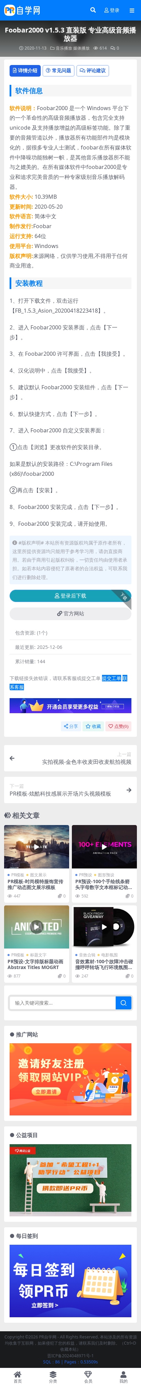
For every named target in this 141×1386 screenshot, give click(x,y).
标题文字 (38, 955)
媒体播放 (81, 48)
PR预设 (85, 875)
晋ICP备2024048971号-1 (70, 1356)
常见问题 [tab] (61, 70)
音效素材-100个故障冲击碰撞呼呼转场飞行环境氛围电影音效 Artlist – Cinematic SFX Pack (104, 970)
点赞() (121, 726)
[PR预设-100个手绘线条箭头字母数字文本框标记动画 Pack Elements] (104, 846)
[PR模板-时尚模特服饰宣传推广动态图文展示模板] (36, 846)
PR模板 (17, 875)
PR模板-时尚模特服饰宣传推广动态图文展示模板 (35, 884)
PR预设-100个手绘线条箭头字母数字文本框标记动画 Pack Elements (104, 887)
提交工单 (111, 678)
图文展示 (38, 875)
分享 (73, 726)
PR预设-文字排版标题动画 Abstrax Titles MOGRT (35, 964)
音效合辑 (87, 955)
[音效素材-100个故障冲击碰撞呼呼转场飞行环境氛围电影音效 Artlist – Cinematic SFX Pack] (104, 927)
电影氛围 (109, 955)
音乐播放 (64, 48)
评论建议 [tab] (96, 70)
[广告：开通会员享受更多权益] (70, 707)
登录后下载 (73, 596)
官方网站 (74, 613)
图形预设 (106, 875)
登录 (114, 10)
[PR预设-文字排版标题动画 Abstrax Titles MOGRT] (36, 927)
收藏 (96, 726)
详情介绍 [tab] (27, 70)
